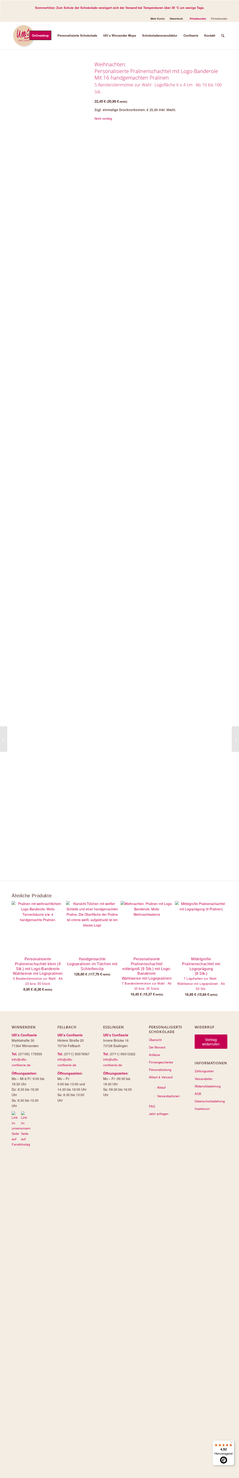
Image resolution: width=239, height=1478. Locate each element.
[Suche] (222, 35)
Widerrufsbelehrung (208, 1086)
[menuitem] (157, 18)
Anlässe (154, 1054)
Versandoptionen (168, 1096)
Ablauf (161, 1087)
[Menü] (231, 1443)
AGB (198, 1093)
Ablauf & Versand (160, 1077)
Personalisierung (160, 1069)
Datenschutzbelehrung (210, 1101)
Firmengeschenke (161, 1062)
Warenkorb (176, 18)
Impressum (202, 1108)
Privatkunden (198, 18)
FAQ (152, 1106)
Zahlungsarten (204, 1071)
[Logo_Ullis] (23, 35)
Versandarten (203, 1078)
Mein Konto (158, 18)
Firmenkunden (219, 18)
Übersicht (155, 1040)
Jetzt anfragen (158, 1113)
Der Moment (157, 1047)
